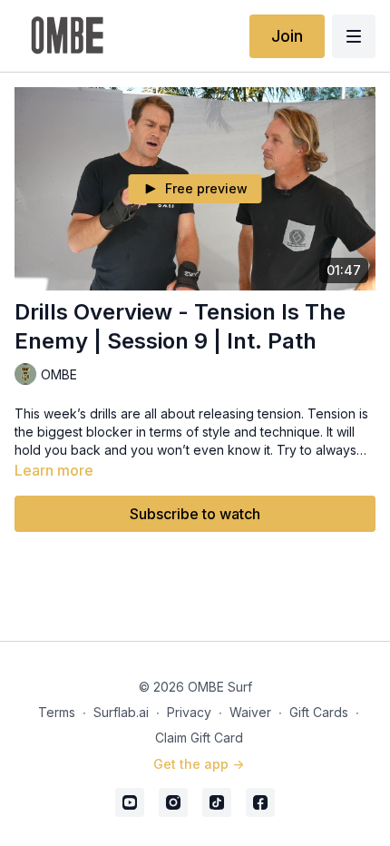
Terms (56, 712)
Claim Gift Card (199, 737)
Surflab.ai (121, 712)
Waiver (250, 712)
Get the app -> (198, 764)
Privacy (189, 712)
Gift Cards (318, 712)
